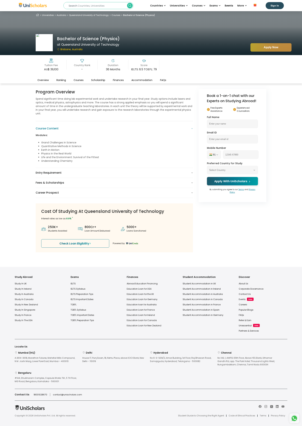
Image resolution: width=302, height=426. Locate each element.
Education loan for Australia (142, 304)
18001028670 (40, 394)
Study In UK (21, 283)
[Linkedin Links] (277, 406)
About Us (243, 283)
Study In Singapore (25, 309)
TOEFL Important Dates (82, 315)
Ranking (61, 80)
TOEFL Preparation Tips (82, 320)
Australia (61, 15)
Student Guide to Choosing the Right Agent (201, 416)
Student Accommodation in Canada (203, 299)
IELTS (73, 283)
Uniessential (245, 325)
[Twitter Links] (271, 406)
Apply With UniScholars (230, 181)
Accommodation (141, 80)
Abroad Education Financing (142, 283)
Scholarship (98, 80)
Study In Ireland (23, 288)
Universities (48, 15)
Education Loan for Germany (142, 299)
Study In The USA (24, 320)
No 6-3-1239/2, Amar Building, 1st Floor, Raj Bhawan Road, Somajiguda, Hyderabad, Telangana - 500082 (180, 359)
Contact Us (245, 294)
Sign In (275, 5)
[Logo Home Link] (30, 409)
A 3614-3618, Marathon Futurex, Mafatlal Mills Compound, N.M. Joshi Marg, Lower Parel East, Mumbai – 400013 (45, 359)
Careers (243, 304)
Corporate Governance (251, 288)
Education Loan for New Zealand (144, 325)
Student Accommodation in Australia (203, 294)
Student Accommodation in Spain (201, 309)
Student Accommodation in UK (199, 283)
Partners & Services (249, 330)
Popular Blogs (246, 309)
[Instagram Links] (265, 406)
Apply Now (271, 47)
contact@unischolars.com (67, 394)
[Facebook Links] (260, 406)
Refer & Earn (245, 320)
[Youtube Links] (283, 406)
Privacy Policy (278, 416)
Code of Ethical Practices (242, 416)
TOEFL (73, 304)
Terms (241, 189)
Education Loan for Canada (142, 320)
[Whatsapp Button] (294, 418)
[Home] (37, 15)
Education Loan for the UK (140, 294)
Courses (116, 15)
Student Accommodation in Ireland (202, 288)
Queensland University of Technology (89, 15)
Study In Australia (24, 294)
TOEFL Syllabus (78, 309)
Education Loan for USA (139, 288)
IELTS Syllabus (78, 288)
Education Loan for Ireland (141, 315)
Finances (118, 80)
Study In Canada (24, 299)
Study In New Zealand (26, 304)
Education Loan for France (141, 309)
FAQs (163, 80)
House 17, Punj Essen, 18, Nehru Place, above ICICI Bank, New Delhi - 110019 (113, 359)
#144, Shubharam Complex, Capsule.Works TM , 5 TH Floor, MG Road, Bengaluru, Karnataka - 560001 (46, 380)
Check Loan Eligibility (74, 244)
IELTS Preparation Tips (82, 294)
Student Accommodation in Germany (203, 315)
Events (229, 5)
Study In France (23, 315)
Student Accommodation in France (202, 304)
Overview (43, 80)
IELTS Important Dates (82, 299)
